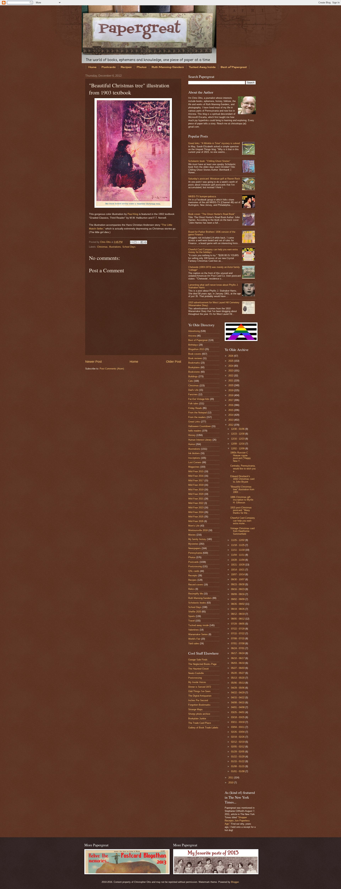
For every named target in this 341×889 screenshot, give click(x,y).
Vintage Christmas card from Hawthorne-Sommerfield (242, 531)
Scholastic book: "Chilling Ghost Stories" (209, 161)
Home (92, 66)
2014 (231, 415)
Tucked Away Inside (202, 66)
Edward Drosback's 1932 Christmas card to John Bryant (242, 479)
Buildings (193, 376)
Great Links (194, 421)
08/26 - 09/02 (238, 604)
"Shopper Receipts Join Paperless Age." (237, 820)
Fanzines (193, 394)
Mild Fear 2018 (196, 485)
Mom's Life (193, 525)
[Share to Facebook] (142, 242)
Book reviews (195, 358)
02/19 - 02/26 (238, 736)
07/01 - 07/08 (238, 643)
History (192, 435)
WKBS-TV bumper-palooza (202, 196)
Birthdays (193, 344)
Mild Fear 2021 (196, 498)
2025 (231, 360)
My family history (197, 539)
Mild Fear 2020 (196, 494)
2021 (231, 380)
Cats (190, 381)
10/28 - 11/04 (238, 560)
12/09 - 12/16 (238, 443)
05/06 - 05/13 (238, 682)
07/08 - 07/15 (238, 638)
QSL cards (193, 571)
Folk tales (193, 403)
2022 (231, 375)
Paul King (133, 214)
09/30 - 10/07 (238, 579)
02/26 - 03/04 (238, 732)
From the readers (197, 417)
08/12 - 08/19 (238, 614)
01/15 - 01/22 (238, 761)
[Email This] (132, 242)
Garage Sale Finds (197, 659)
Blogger (235, 882)
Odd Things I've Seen (199, 691)
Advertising (194, 331)
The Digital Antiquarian (199, 695)
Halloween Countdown (199, 426)
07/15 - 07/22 (238, 633)
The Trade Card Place (199, 723)
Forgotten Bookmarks (199, 704)
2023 (231, 370)
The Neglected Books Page (202, 664)
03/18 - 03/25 (238, 717)
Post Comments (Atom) (112, 368)
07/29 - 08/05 (238, 623)
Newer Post (93, 361)
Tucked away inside (198, 625)
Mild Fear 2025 (196, 516)
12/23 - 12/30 (238, 433)
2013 (231, 420)
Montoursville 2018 (198, 530)
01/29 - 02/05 (238, 751)
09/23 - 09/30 (238, 584)
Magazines (193, 466)
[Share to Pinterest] (145, 242)
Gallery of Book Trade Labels (203, 727)
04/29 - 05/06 (238, 687)
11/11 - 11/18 (238, 550)
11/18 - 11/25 (238, 545)
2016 (231, 405)
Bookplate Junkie (197, 718)
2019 (231, 390)
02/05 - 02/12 (238, 746)
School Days (129, 246)
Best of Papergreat (234, 66)
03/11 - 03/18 (238, 722)
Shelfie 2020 (194, 611)
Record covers (195, 584)
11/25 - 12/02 (238, 540)
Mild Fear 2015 (196, 471)
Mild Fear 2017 (196, 480)
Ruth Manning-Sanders (168, 66)
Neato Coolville (196, 673)
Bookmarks (194, 362)
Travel (191, 620)
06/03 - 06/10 (238, 663)
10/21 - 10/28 (238, 564)
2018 (231, 395)
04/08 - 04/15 (238, 702)
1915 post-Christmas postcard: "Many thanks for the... (241, 510)
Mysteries (193, 544)
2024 (231, 365)
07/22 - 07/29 (238, 628)
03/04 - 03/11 (238, 727)
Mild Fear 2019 (196, 489)
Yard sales (193, 643)
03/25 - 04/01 (238, 712)
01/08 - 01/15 (238, 766)
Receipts (192, 575)
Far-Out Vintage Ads (198, 399)
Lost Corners (194, 462)
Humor (191, 444)
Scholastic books (197, 602)
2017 (231, 400)
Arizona (192, 335)
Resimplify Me (195, 593)
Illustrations (115, 246)
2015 (231, 410)
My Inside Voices (197, 682)
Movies (192, 534)
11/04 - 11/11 (238, 555)
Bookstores (194, 372)
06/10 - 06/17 (238, 658)
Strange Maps (195, 709)
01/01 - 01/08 (238, 771)
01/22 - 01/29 (238, 756)
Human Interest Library (200, 439)
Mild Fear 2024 (196, 512)
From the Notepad (197, 412)
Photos (142, 66)
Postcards (109, 66)
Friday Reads (195, 408)
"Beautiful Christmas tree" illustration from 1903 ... (242, 489)
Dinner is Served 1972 (199, 687)
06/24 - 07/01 (238, 648)
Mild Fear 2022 (196, 503)
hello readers (194, 430)
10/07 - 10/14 (238, 574)
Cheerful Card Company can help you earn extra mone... (242, 521)
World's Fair (194, 638)
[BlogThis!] (135, 242)
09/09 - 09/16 (238, 594)
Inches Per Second (198, 700)
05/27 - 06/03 (238, 668)
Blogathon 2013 (196, 349)
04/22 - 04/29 (238, 692)
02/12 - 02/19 (238, 741)
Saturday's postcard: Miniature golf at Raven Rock (214, 178)
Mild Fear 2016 (196, 476)
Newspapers (194, 548)
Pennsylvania (195, 553)
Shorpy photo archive (199, 714)
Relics (191, 589)
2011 (231, 777)
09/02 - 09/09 (238, 599)
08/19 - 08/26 (238, 609)
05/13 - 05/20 (238, 677)
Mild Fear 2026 (196, 521)
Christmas (102, 246)
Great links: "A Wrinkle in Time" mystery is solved (214, 143)
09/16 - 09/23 (238, 589)
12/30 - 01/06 (238, 429)
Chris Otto (105, 242)
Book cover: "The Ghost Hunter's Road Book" (211, 214)
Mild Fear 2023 (196, 507)
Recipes (126, 66)
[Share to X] (138, 242)
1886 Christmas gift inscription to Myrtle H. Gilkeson (241, 500)
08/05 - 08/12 (238, 618)
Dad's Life (193, 390)
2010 (231, 782)
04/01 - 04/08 (238, 707)
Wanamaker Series (198, 634)
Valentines (193, 629)
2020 (231, 385)
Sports (191, 616)
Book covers (194, 354)
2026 (231, 355)
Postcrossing (195, 566)
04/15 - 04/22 (238, 697)
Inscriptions (194, 458)
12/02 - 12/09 (238, 448)
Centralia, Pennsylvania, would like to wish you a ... (243, 468)
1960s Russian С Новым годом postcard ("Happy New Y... (240, 456)
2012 (231, 425)
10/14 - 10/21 (238, 569)
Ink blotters (194, 453)
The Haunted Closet (198, 668)
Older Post (173, 361)
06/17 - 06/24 (238, 653)
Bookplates (194, 367)
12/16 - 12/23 (238, 438)
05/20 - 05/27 (238, 673)
